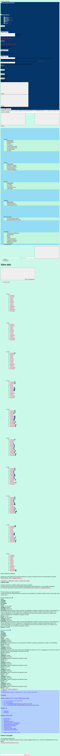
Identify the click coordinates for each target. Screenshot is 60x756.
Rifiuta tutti (13, 580)
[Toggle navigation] (13, 119)
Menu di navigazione (29, 279)
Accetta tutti (24, 580)
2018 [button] (8, 524)
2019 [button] (8, 496)
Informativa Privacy (9, 721)
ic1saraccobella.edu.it (6, 597)
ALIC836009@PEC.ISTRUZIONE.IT (23, 705)
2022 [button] (8, 409)
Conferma (8, 109)
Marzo (11, 298)
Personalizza (4, 580)
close (2, 126)
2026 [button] (8, 294)
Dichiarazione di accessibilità (11, 724)
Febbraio (12, 296)
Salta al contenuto (5, 1)
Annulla (3, 109)
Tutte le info (7, 282)
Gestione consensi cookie (10, 728)
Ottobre (12, 308)
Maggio (12, 301)
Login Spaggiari (40, 61)
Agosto (12, 305)
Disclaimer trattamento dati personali (10, 742)
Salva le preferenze (12, 689)
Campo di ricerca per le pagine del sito (10, 257)
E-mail (17, 58)
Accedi (2, 26)
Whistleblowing (8, 727)
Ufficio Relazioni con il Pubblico (12, 722)
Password (17, 35)
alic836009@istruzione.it (19, 703)
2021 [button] (8, 438)
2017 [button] (8, 553)
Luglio (11, 303)
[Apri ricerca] (47, 119)
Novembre (12, 309)
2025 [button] (8, 322)
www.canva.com (5, 630)
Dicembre (12, 310)
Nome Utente (18, 34)
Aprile (11, 299)
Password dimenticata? (6, 38)
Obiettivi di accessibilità (9, 725)
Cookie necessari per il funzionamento (10, 592)
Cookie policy (7, 718)
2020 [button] (8, 467)
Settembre (12, 306)
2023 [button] (8, 380)
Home (5, 259)
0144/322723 (9, 702)
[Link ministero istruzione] (7, 2)
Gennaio (12, 295)
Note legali (6, 720)
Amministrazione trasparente (11, 729)
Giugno (12, 302)
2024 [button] (8, 351)
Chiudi (2, 69)
